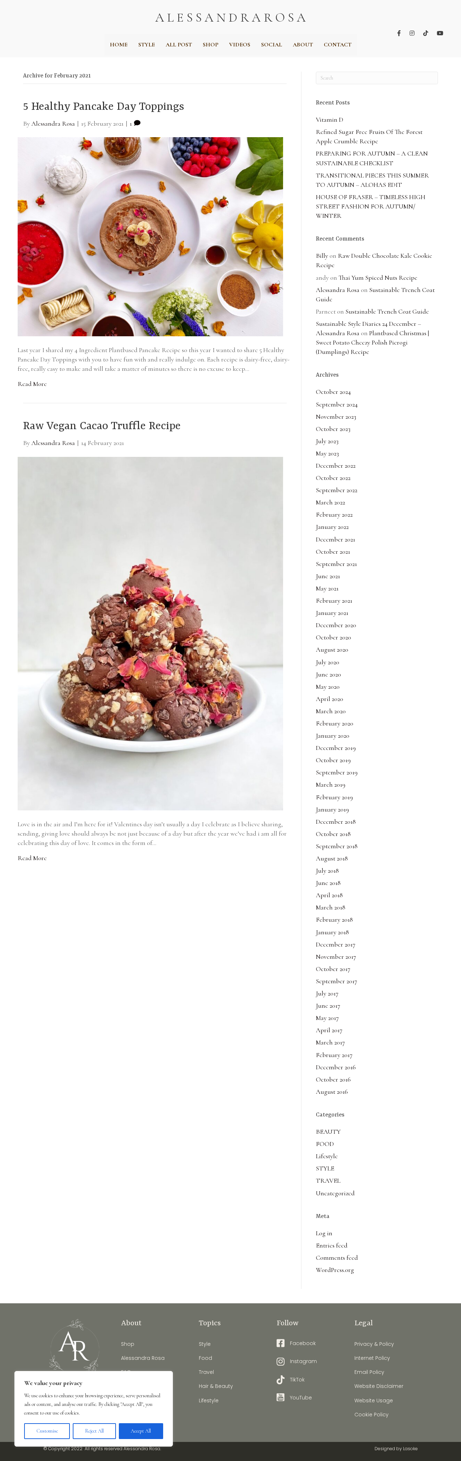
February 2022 (334, 514)
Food (205, 1358)
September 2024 (337, 404)
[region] (93, 1409)
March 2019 (330, 784)
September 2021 (336, 564)
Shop (127, 1344)
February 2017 (334, 1055)
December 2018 (336, 822)
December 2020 (336, 625)
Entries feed (332, 1245)
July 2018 (327, 871)
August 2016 (332, 1092)
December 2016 (336, 1067)
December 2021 (335, 539)
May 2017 (327, 1018)
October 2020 (333, 637)
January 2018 (332, 932)
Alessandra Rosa (337, 290)
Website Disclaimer (378, 1386)
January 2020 (332, 736)
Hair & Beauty (216, 1386)
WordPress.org (335, 1270)
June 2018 (328, 883)
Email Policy (369, 1372)
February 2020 (334, 723)
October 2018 (333, 834)
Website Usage (373, 1400)
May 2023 (327, 453)
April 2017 (329, 1030)
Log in (324, 1233)
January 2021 (332, 613)
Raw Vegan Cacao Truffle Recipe (102, 426)
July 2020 (327, 662)
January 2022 (332, 527)
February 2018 (334, 919)
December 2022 (335, 465)
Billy (322, 256)
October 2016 (333, 1079)
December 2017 (335, 944)
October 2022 (333, 478)
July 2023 (327, 441)
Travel (206, 1372)
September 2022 (336, 490)
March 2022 (330, 502)
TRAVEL (328, 1180)
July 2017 (327, 993)
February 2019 (334, 797)
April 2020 (329, 699)
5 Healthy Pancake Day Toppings (103, 107)
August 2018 (332, 858)
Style (205, 1344)
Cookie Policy (371, 1414)
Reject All (94, 1431)
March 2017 (330, 1042)
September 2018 (337, 846)
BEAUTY (328, 1132)
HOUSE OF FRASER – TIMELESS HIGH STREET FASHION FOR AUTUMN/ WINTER (370, 206)
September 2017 (336, 981)
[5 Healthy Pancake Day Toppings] (150, 236)
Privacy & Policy (374, 1344)
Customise (47, 1431)
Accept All (141, 1431)
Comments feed (337, 1258)
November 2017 (336, 957)
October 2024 (333, 392)
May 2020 (328, 687)
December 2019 (336, 748)
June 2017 (328, 1006)
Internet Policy (372, 1358)
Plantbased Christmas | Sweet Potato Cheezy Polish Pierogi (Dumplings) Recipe (372, 342)
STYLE (325, 1168)
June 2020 (328, 674)
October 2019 (333, 760)
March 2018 (330, 907)
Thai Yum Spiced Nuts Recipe (378, 278)
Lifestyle (327, 1156)
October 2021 (333, 552)
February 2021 (334, 600)
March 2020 (331, 711)
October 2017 (333, 969)
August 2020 (332, 649)
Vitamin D (329, 119)
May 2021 (327, 588)
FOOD (325, 1144)
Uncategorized (335, 1193)
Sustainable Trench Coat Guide (387, 311)
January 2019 (332, 809)
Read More (32, 384)
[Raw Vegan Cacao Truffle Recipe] (150, 633)
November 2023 (336, 417)
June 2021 (328, 576)
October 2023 (333, 429)
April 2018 (329, 895)
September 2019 (337, 772)
